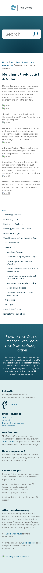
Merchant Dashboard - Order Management (20, 294)
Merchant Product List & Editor (22, 283)
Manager (9, 304)
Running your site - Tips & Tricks (17, 228)
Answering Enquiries (12, 214)
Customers (10, 300)
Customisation (8, 425)
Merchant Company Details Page (22, 257)
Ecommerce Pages (11, 233)
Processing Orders (11, 219)
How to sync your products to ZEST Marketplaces (22, 270)
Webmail (6, 420)
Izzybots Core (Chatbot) (14, 314)
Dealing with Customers (14, 224)
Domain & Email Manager (13, 423)
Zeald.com (7, 417)
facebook (9, 403)
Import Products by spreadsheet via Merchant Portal (21, 277)
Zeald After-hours (14, 534)
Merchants (7, 65)
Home (5, 62)
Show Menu (4, 7)
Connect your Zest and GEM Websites (19, 262)
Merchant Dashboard (16, 288)
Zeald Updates (8, 441)
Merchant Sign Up (15, 252)
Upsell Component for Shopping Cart (20, 238)
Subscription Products (13, 309)
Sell (12, 62)
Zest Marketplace (25, 62)
